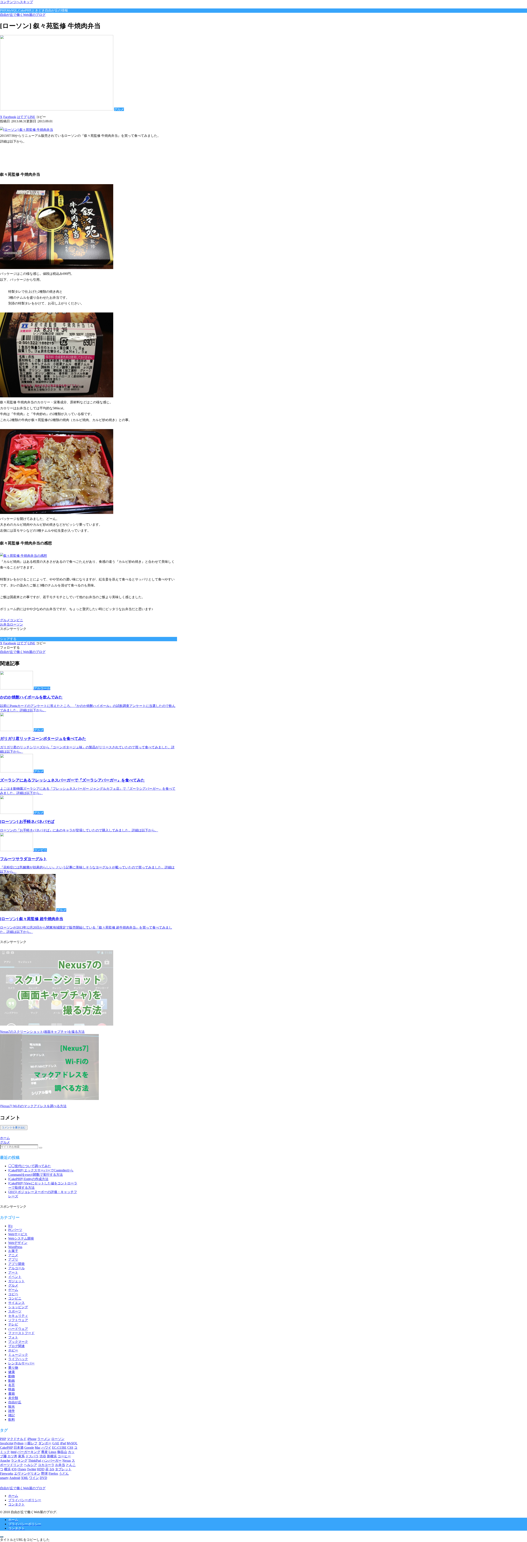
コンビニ (16, 620)
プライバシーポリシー (24, 1500)
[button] (41, 117)
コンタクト (16, 1504)
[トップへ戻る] (1, 1536)
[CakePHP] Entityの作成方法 (28, 1179)
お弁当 (5, 624)
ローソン (16, 624)
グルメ (5, 620)
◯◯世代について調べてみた (29, 1166)
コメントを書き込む (14, 1127)
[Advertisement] (48, 157)
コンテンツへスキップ (16, 2)
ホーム (13, 1496)
